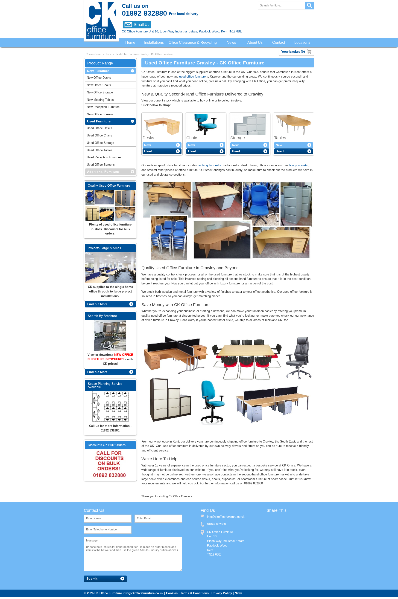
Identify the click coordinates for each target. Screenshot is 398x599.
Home (130, 42)
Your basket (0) (293, 51)
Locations (302, 42)
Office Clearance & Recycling (194, 42)
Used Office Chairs (99, 136)
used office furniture (192, 77)
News (232, 42)
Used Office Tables (99, 151)
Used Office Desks (99, 129)
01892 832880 (216, 526)
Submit (91, 580)
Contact (279, 42)
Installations (154, 42)
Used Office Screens (101, 165)
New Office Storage (100, 93)
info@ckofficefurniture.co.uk (143, 595)
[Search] (309, 6)
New (147, 146)
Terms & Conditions (194, 595)
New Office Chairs (99, 86)
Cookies (172, 595)
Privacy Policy (221, 595)
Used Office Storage (100, 143)
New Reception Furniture (103, 108)
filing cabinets (298, 166)
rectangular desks (210, 166)
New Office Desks (99, 78)
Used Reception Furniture (104, 158)
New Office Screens (100, 115)
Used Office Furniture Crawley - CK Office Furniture (144, 54)
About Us (256, 42)
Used (148, 152)
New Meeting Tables (100, 100)
